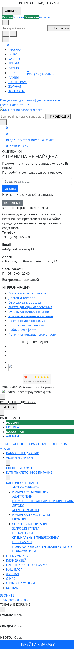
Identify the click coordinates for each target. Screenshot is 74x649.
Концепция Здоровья (18, 402)
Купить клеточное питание (28, 311)
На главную (12, 203)
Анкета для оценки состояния (30, 307)
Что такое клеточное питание (30, 316)
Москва (12, 427)
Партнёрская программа (26, 321)
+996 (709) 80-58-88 (27, 22)
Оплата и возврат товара (27, 293)
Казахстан (15, 432)
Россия (12, 423)
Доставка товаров (21, 298)
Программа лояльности (26, 325)
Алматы (12, 436)
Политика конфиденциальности (32, 334)
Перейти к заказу (37, 644)
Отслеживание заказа (24, 302)
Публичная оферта (22, 330)
